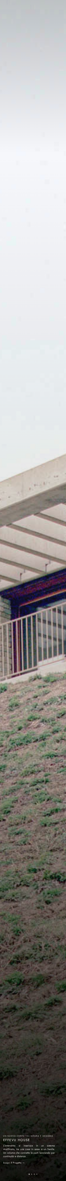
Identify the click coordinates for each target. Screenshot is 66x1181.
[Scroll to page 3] (34, 1174)
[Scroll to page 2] (31, 1174)
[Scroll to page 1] (28, 1174)
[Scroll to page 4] (38, 1174)
